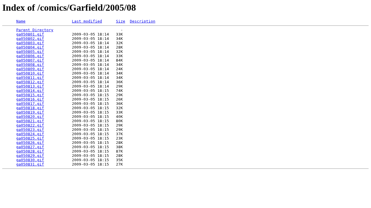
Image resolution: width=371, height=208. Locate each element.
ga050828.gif (30, 151)
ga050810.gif (30, 73)
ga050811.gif (30, 77)
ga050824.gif (30, 134)
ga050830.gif (30, 160)
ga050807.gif (30, 60)
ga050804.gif (30, 47)
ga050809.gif (30, 69)
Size (120, 21)
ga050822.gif (30, 125)
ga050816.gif (30, 99)
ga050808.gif (30, 64)
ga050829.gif (30, 155)
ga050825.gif (30, 138)
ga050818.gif (30, 108)
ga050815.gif (30, 95)
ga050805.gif (30, 51)
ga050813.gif (30, 86)
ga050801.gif (30, 34)
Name (21, 21)
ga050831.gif (30, 164)
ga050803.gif (30, 43)
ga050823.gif (30, 129)
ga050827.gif (30, 147)
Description (142, 21)
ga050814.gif (30, 90)
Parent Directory (34, 30)
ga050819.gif (30, 112)
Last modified (87, 21)
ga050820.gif (30, 116)
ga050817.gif (30, 103)
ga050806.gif (30, 56)
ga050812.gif (30, 82)
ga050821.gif (30, 121)
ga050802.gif (30, 38)
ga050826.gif (30, 142)
